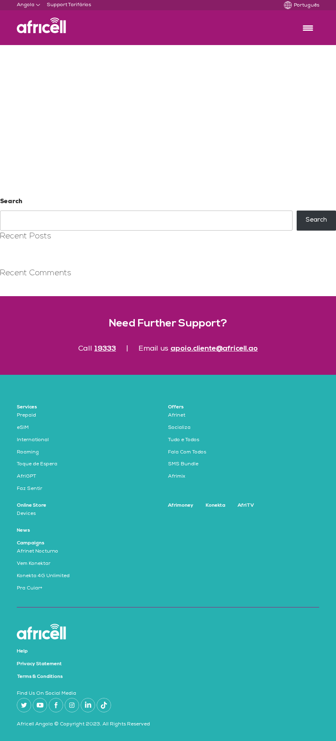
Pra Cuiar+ (30, 588)
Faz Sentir (29, 489)
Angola (25, 5)
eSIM (23, 428)
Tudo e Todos (183, 440)
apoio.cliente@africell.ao (214, 349)
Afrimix (176, 476)
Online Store (31, 505)
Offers (176, 407)
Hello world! (17, 253)
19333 (105, 349)
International (33, 440)
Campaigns (30, 543)
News (23, 530)
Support (57, 5)
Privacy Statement (39, 664)
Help (22, 651)
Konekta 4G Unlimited (43, 576)
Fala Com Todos (187, 452)
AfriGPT (26, 476)
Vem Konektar (33, 564)
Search (11, 202)
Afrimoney (180, 505)
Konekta (215, 505)
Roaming (28, 452)
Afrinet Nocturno (37, 551)
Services (27, 407)
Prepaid (26, 415)
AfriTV (246, 505)
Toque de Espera (37, 464)
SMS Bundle (183, 464)
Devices (26, 514)
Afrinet (176, 415)
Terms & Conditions (40, 676)
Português (306, 5)
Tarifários (79, 5)
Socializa (179, 428)
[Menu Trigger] (308, 27)
